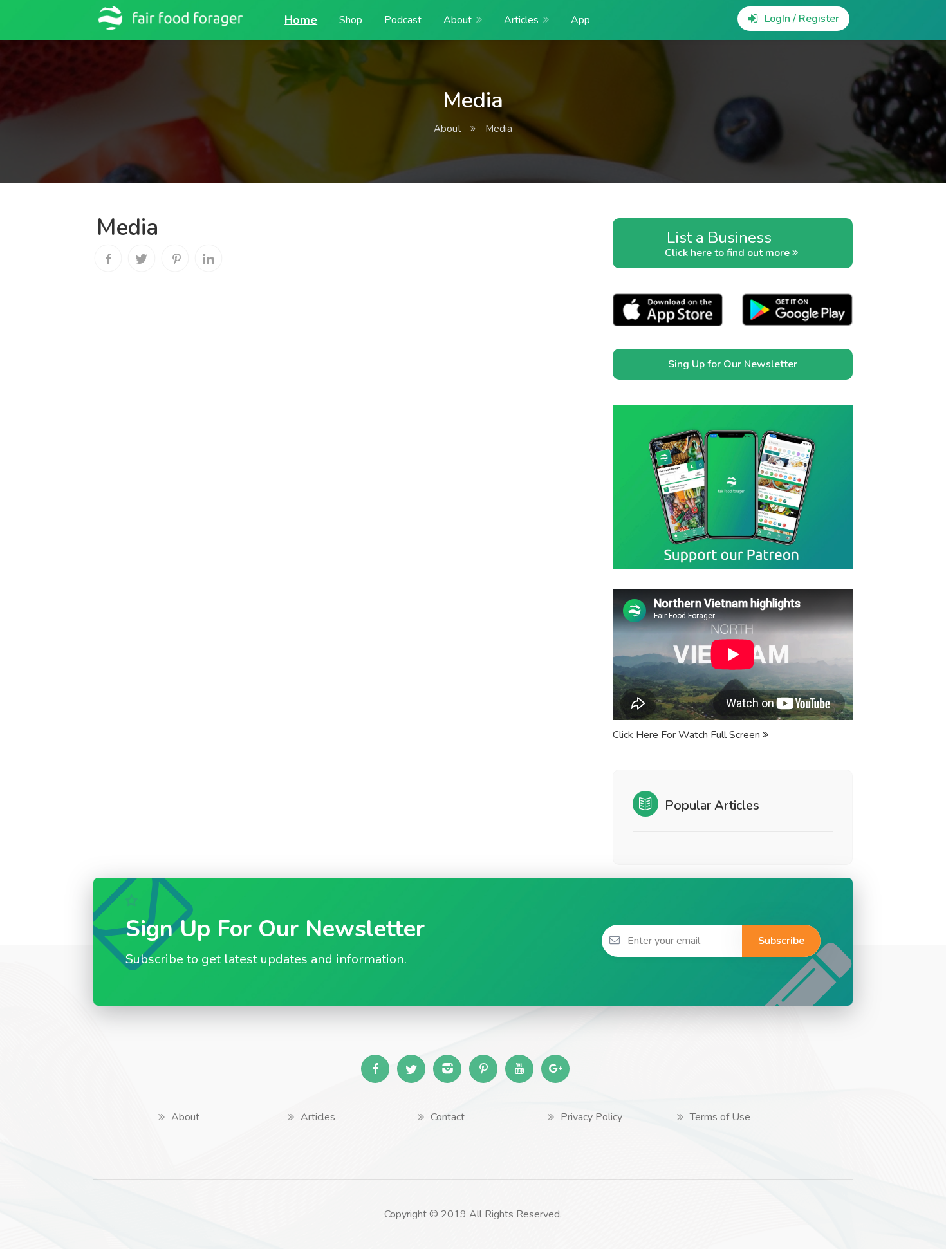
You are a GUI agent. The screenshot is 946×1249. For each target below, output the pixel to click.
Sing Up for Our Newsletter (732, 364)
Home (300, 20)
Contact (448, 1117)
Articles (521, 20)
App (580, 20)
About (457, 20)
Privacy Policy (591, 1117)
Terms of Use (720, 1117)
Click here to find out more (728, 243)
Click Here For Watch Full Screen (688, 735)
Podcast (403, 20)
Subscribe (781, 941)
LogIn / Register (800, 19)
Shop (350, 20)
